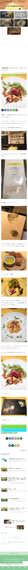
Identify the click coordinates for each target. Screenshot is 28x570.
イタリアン (5, 432)
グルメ (10, 432)
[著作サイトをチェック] (9, 445)
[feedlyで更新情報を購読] (15, 445)
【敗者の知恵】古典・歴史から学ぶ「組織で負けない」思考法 (13, 429)
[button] (16, 110)
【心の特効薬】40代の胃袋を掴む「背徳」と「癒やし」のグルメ (13, 426)
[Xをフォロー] (12, 445)
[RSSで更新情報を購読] (18, 445)
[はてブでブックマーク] (8, 110)
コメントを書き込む (14, 537)
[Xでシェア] (2, 110)
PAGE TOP (14, 553)
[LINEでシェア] (13, 110)
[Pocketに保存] (11, 110)
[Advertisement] (14, 49)
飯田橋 (15, 432)
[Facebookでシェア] (5, 110)
